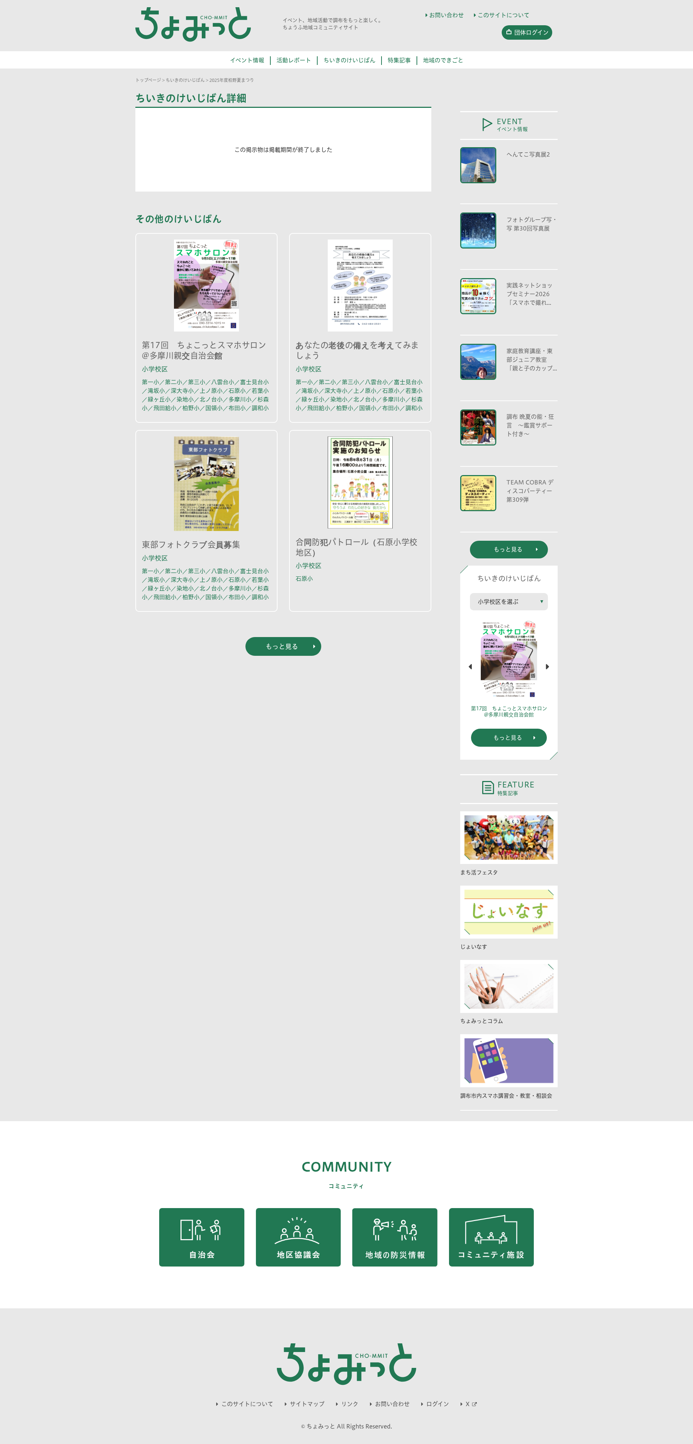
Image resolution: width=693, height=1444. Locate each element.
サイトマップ (307, 1404)
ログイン (437, 1404)
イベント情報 (247, 60)
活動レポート (293, 60)
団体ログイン (531, 32)
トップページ (148, 80)
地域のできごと (443, 60)
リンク (349, 1404)
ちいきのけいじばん (349, 60)
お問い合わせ (446, 15)
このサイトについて (503, 15)
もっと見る (507, 738)
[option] (509, 672)
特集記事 (399, 60)
